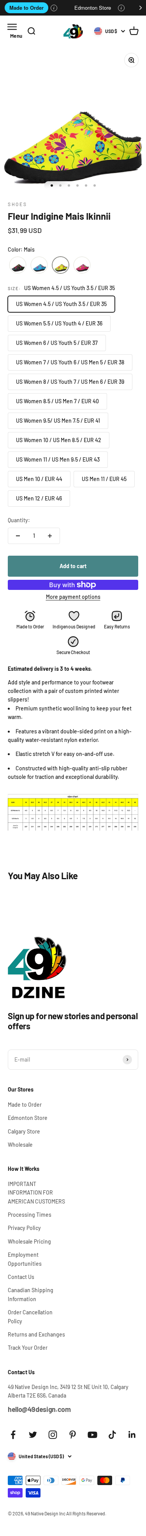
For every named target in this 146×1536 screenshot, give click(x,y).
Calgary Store (24, 1131)
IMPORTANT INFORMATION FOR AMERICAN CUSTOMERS (36, 1193)
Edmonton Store (92, 7)
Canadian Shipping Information (30, 1294)
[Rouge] (82, 265)
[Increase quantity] (50, 536)
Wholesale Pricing (29, 1241)
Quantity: (19, 520)
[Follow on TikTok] (112, 1434)
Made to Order (26, 7)
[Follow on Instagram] (52, 1434)
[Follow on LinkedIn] (132, 1434)
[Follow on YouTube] (92, 1434)
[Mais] (60, 265)
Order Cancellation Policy (30, 1316)
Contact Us (21, 1277)
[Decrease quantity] (18, 536)
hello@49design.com (39, 1409)
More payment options (73, 596)
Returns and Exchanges (36, 1334)
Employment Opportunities (25, 1259)
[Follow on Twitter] (33, 1434)
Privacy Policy (24, 1228)
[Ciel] (39, 265)
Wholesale (20, 1144)
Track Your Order (27, 1347)
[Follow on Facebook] (13, 1434)
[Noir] (18, 265)
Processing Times (29, 1214)
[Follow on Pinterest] (72, 1434)
